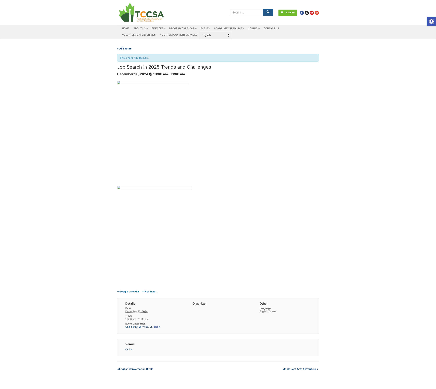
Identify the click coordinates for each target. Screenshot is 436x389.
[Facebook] (302, 13)
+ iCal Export (149, 291)
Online (128, 349)
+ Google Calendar (128, 291)
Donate (289, 12)
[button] (431, 21)
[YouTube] (312, 13)
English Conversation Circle (135, 369)
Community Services (136, 326)
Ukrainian (155, 326)
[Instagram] (307, 13)
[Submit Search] (268, 12)
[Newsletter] (317, 13)
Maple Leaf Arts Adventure (300, 369)
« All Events (124, 48)
